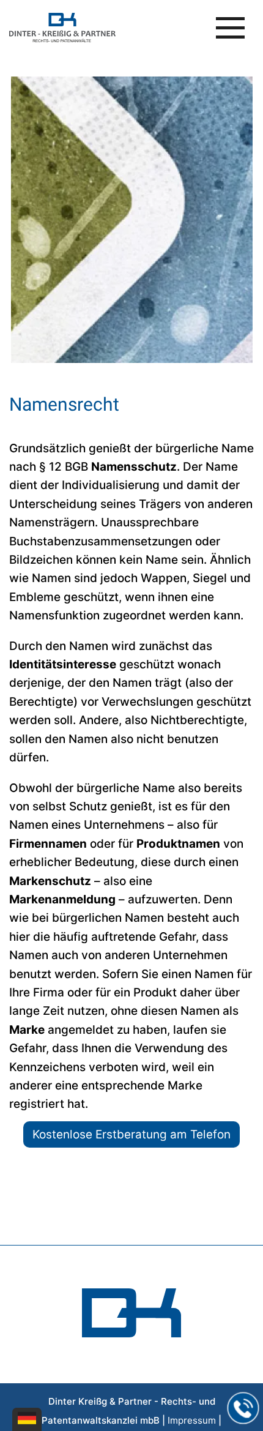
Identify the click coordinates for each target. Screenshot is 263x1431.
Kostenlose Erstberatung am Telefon (131, 1134)
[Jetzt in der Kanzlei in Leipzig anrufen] (243, 1408)
